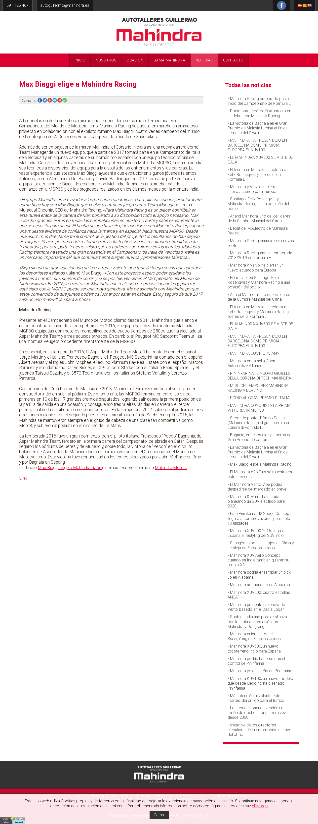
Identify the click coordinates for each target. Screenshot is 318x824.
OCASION (135, 60)
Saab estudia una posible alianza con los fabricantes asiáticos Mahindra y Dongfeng (257, 621)
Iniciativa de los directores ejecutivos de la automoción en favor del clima (260, 730)
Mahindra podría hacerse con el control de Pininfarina (256, 661)
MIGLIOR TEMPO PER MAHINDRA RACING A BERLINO (258, 388)
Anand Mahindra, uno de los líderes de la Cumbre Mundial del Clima (259, 218)
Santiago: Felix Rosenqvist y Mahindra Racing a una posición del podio (258, 204)
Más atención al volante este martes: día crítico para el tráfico (256, 698)
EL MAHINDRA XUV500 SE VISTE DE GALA (260, 160)
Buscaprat (18, 822)
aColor (6, 822)
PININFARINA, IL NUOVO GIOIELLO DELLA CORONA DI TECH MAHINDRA (259, 376)
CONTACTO (233, 60)
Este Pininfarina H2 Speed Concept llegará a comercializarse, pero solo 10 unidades (259, 518)
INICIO (80, 60)
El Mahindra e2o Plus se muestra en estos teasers (260, 474)
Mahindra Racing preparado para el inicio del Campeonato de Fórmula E (259, 101)
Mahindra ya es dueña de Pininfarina (261, 670)
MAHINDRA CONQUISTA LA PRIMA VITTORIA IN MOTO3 (259, 408)
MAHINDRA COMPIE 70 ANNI (255, 353)
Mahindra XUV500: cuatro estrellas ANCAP (259, 595)
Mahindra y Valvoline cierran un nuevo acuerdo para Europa (255, 189)
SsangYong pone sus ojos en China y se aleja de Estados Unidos (261, 545)
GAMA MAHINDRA (169, 60)
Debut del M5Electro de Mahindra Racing (258, 230)
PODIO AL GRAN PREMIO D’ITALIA (260, 397)
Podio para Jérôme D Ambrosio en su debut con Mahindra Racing (259, 113)
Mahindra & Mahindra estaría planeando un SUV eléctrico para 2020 (256, 501)
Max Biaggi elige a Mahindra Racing (71, 467)
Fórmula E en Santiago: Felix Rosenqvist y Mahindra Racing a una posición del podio (259, 282)
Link (23, 478)
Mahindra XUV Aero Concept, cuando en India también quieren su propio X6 (258, 560)
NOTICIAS (204, 60)
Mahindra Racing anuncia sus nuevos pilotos (261, 243)
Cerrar (159, 815)
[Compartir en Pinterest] (59, 100)
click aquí (260, 806)
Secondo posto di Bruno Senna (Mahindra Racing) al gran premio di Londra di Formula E (258, 423)
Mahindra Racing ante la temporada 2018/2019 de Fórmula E (260, 255)
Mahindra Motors (171, 467)
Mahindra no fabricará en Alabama (260, 584)
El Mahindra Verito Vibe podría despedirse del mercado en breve (257, 487)
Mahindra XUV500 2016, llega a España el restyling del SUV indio (256, 533)
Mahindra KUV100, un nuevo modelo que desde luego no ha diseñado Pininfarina (260, 683)
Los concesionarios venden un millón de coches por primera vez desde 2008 (257, 713)
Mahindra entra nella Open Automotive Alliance (251, 363)
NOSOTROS (106, 60)
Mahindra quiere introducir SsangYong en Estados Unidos (254, 636)
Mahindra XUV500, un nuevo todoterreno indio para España (254, 648)
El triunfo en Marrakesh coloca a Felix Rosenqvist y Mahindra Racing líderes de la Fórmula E (258, 312)
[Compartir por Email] (54, 100)
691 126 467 (17, 5)
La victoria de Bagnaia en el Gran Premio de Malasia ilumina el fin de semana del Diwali (258, 128)
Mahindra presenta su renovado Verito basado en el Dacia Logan (256, 607)
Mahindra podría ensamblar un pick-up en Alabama (260, 574)
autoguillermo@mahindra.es (64, 5)
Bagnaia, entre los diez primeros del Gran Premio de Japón (260, 437)
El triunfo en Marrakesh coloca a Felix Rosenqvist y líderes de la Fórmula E (257, 174)
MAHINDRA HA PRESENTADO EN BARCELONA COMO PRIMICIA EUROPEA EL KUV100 (257, 145)
